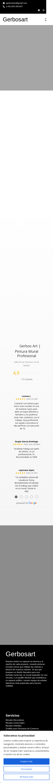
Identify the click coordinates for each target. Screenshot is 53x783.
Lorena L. (26, 396)
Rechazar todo (26, 776)
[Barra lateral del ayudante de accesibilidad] (49, 3)
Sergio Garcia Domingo (26, 441)
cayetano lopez (26, 470)
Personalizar (26, 769)
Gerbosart (15, 19)
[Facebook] (39, 10)
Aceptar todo (26, 761)
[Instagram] (44, 10)
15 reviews (27, 379)
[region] (26, 757)
